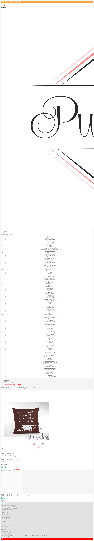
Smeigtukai (50, 373)
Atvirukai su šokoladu (50, 316)
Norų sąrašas (7, 526)
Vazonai (50, 348)
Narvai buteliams (50, 335)
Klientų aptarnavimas (5, 512)
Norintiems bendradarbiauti (10, 505)
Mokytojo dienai (50, 334)
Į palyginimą (3, 451)
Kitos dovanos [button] (48, 314)
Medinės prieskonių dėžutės (50, 363)
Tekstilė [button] (48, 252)
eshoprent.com (20, 537)
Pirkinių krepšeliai (50, 259)
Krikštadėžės (48, 236)
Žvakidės (50, 375)
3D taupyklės (50, 272)
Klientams (3, 521)
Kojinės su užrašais (49, 268)
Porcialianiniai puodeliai (49, 297)
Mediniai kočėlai (50, 365)
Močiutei (50, 295)
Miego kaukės (50, 256)
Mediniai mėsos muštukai (50, 366)
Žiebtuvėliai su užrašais (50, 352)
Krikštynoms (50, 288)
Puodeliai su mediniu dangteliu (50, 299)
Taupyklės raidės (50, 276)
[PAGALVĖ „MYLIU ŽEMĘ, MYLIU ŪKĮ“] (12, 493)
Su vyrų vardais (50, 309)
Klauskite (17, 469)
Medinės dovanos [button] (48, 356)
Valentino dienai (50, 347)
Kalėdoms (50, 327)
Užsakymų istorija (8, 525)
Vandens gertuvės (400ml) (50, 279)
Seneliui (50, 302)
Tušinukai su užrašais (50, 344)
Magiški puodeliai (50, 290)
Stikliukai (50, 304)
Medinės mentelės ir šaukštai (50, 362)
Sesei (50, 303)
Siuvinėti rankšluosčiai (50, 263)
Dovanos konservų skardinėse (50, 321)
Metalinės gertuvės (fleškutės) (48, 244)
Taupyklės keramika (50, 275)
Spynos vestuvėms (50, 341)
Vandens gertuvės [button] (48, 278)
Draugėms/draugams (50, 286)
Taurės (50, 311)
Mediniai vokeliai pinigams (50, 376)
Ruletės (50, 340)
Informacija (3, 503)
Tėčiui (50, 313)
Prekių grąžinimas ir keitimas (10, 508)
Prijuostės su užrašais (50, 262)
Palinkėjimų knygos (50, 337)
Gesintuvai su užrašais (50, 323)
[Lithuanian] (4, 3)
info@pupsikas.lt (12, 1)
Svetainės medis (7, 517)
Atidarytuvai (50, 359)
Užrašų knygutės (50, 345)
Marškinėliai (50, 266)
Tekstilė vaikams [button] (48, 245)
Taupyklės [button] (48, 270)
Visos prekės (12, 470)
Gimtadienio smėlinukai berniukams (50, 248)
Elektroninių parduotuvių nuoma (8, 537)
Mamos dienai (50, 331)
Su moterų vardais (50, 307)
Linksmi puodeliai (50, 289)
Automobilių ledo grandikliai (50, 317)
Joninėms (50, 326)
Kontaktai (18, 1)
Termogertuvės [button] (48, 238)
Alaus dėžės (50, 358)
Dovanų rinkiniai (48, 269)
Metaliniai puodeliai (49, 293)
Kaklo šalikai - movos (50, 254)
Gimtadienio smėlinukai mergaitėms (49, 249)
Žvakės (50, 354)
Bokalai (50, 285)
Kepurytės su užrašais (50, 255)
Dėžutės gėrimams (49, 361)
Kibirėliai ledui (50, 328)
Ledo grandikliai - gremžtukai (50, 330)
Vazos (50, 349)
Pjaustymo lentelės (49, 369)
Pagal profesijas (50, 296)
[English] (4, 5)
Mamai (50, 292)
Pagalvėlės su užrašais (50, 258)
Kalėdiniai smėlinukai (50, 251)
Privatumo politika (8, 509)
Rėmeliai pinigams (50, 372)
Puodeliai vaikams (50, 300)
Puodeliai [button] (48, 283)
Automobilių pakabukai (50, 319)
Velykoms (50, 351)
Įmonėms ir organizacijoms (48, 282)
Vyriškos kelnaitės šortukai (50, 265)
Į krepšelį (3, 498)
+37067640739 (4, 1)
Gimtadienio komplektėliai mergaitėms (50, 246)
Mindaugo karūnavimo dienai (50, 333)
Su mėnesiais (50, 306)
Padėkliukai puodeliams (50, 368)
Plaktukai (50, 338)
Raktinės (50, 370)
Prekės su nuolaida (8, 516)
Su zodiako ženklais (50, 310)
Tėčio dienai (50, 342)
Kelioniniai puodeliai (50, 239)
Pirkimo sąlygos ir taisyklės (10, 507)
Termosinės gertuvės (50, 242)
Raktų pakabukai (50, 355)
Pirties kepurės (49, 261)
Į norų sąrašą (10, 451)
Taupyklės (50, 273)
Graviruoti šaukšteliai (50, 324)
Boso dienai (50, 320)
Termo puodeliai (50, 241)
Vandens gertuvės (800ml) (50, 281)
